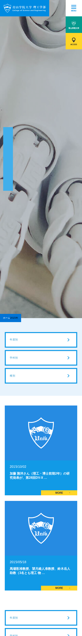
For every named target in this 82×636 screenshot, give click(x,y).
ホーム (6, 318)
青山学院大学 (73, 28)
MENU (73, 10)
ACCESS (73, 44)
